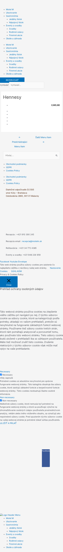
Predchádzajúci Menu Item (19, 138)
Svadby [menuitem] (12, 537)
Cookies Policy (13, 170)
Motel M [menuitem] (10, 518)
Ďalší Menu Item (43, 138)
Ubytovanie (11, 13)
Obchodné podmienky (16, 164)
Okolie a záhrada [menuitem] (14, 547)
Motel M (10, 9)
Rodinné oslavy (16, 32)
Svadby (12, 29)
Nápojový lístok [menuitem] (16, 531)
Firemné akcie (15, 35)
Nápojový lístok (16, 22)
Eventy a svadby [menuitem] (14, 534)
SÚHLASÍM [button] (16, 271)
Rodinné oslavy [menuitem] (16, 541)
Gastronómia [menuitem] (12, 525)
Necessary (7, 375)
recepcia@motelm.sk (32, 241)
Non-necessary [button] (7, 397)
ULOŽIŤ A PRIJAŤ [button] (8, 423)
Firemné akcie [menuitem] (15, 544)
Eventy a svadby (14, 25)
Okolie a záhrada (14, 38)
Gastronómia (12, 16)
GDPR (9, 167)
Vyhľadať (4, 85)
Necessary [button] (5, 371)
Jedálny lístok (15, 19)
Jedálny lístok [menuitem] (15, 528)
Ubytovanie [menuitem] (11, 521)
